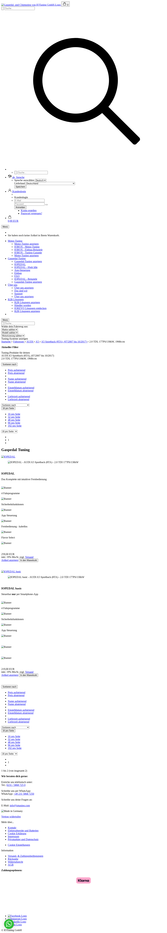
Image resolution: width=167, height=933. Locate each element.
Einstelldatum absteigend (20, 390)
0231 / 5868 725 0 (16, 785)
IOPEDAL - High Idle (26, 267)
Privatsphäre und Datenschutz (23, 839)
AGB (11, 864)
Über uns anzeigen (24, 287)
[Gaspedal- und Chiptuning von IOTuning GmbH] (31, 4)
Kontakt (12, 827)
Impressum (13, 836)
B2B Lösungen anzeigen (27, 302)
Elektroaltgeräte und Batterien (23, 830)
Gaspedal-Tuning (17, 258)
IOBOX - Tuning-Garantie (28, 252)
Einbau (18, 273)
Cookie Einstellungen (19, 845)
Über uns (12, 284)
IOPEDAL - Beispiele (25, 279)
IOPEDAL (20, 264)
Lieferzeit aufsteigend (19, 396)
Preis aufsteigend (16, 370)
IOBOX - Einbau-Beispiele (28, 249)
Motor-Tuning (15, 241)
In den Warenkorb (28, 560)
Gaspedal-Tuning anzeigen (28, 261)
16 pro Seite (14, 414)
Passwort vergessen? (31, 213)
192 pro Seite (15, 425)
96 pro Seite (14, 422)
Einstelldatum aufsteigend (21, 387)
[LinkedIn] (17, 921)
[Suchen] (87, 169)
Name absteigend (17, 381)
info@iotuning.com (20, 805)
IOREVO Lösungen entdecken (30, 308)
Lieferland (19, 183)
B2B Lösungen (16, 299)
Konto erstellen (29, 210)
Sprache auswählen (24, 180)
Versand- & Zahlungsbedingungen (25, 856)
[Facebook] (17, 915)
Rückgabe (13, 859)
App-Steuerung (22, 270)
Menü (5, 227)
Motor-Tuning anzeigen (26, 243)
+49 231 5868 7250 (24, 793)
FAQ (17, 276)
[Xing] (15, 924)
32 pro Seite (14, 417)
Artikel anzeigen (9, 560)
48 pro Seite (14, 419)
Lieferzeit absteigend (18, 399)
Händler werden (22, 305)
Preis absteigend (16, 373)
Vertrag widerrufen (11, 816)
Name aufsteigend (17, 378)
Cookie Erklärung (17, 833)
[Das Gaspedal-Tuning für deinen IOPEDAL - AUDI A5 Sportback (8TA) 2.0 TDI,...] (8, 456)
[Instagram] (17, 918)
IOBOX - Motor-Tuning (26, 246)
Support (18, 293)
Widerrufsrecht (15, 861)
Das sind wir (20, 290)
